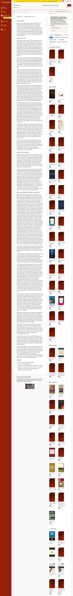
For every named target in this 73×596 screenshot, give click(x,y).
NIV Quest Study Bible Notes (52, 196)
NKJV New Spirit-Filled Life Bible (52, 291)
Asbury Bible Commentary (60, 395)
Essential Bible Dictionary (61, 558)
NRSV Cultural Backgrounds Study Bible (53, 322)
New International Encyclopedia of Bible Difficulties (61, 374)
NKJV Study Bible (61, 290)
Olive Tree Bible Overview (52, 474)
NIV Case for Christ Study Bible (62, 148)
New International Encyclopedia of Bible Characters (52, 374)
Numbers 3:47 (21, 365)
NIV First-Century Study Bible (61, 164)
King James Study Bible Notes (61, 115)
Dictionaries (53, 528)
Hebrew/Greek (58, 11)
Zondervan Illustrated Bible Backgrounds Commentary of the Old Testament (62, 504)
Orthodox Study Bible (61, 322)
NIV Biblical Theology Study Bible (52, 148)
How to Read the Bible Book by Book (61, 443)
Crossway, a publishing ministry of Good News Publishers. (29, 381)
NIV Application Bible (61, 130)
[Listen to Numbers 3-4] (27, 12)
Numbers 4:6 (20, 368)
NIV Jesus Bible (61, 179)
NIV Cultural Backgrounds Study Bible (53, 164)
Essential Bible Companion (52, 426)
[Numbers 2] (13, 194)
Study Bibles (53, 86)
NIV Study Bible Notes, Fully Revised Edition (52, 211)
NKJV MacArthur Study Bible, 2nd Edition (61, 275)
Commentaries (54, 382)
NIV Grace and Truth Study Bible (52, 180)
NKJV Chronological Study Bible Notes (62, 242)
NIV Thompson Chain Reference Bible (61, 211)
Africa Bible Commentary (51, 395)
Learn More (54, 30)
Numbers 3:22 (21, 362)
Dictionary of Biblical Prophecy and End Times (61, 542)
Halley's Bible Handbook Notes (52, 443)
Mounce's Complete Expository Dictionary (51, 78)
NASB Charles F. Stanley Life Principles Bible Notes (52, 131)
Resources (51, 11)
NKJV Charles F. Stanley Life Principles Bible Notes (52, 243)
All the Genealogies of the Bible (53, 359)
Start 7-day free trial (56, 27)
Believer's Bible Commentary (52, 410)
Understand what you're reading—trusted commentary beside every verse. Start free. (42, 1)
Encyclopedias (54, 345)
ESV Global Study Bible (61, 100)
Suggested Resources (55, 47)
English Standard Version (22, 377)
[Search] (69, 5)
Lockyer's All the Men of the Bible (52, 573)
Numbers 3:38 (21, 363)
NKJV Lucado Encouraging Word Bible (52, 275)
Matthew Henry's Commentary (52, 458)
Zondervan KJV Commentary (52, 521)
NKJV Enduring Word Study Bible (52, 260)
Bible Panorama (61, 410)
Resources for (55, 35)
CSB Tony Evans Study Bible (52, 100)
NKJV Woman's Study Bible (61, 307)
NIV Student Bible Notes (61, 196)
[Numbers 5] (46, 194)
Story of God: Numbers (60, 474)
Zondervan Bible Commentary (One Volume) (52, 503)
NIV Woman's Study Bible (51, 227)
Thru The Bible (61, 488)
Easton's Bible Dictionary (52, 558)
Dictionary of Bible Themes (52, 542)
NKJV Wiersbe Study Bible (51, 307)
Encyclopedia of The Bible (61, 359)
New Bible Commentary (60, 60)
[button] (66, 1)
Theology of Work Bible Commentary (52, 489)
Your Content (65, 11)
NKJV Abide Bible (61, 226)
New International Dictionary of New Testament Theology (61, 591)
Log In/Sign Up (67, 1)
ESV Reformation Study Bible (52, 115)
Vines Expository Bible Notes (52, 338)
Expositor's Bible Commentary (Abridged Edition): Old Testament (52, 61)
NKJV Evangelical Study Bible (61, 260)
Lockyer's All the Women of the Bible (61, 573)
